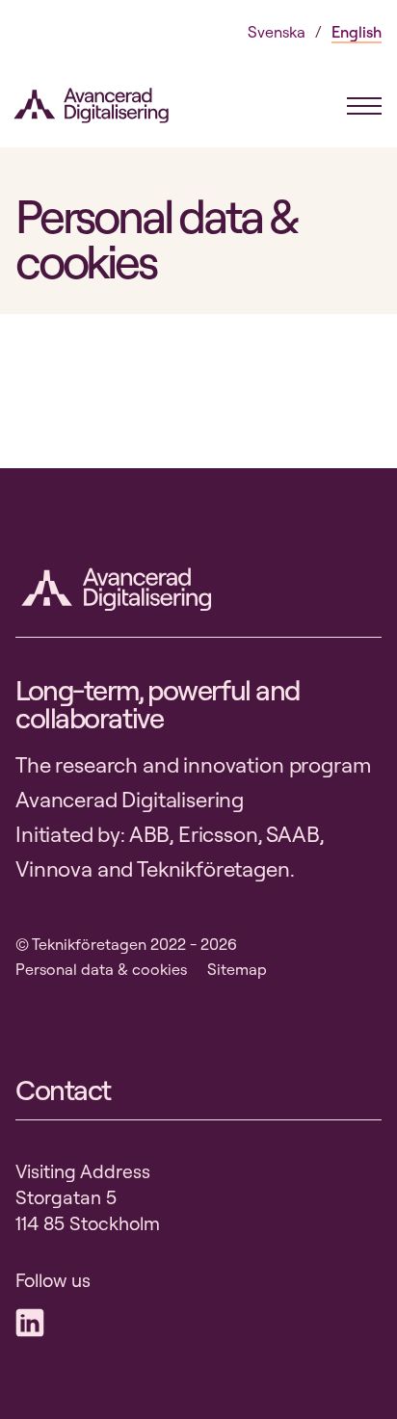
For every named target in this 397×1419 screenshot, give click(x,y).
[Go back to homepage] (106, 105)
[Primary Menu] (364, 106)
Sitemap (237, 969)
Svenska (276, 31)
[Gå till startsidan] (121, 589)
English (356, 31)
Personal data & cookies (101, 969)
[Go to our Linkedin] (34, 1322)
